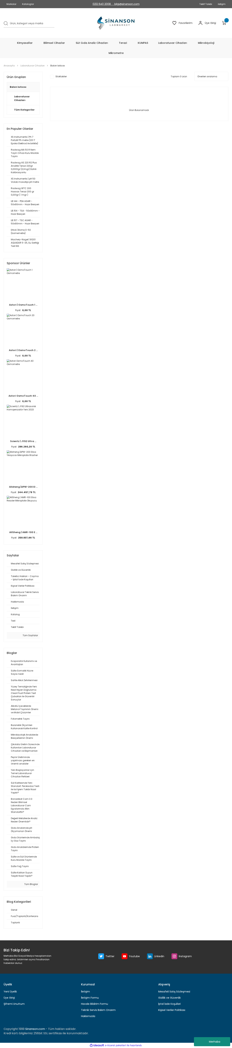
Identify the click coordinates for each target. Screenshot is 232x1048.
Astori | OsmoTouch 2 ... (23, 350)
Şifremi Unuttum (14, 1004)
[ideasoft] (97, 1045)
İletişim (85, 991)
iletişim (221, 4)
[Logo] (116, 23)
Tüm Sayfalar (30, 635)
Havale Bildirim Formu (94, 1004)
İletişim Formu (90, 998)
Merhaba (214, 1041)
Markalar (11, 4)
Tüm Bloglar (31, 884)
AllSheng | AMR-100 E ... (23, 532)
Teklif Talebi (205, 4)
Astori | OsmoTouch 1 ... (23, 305)
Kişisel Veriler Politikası (171, 1010)
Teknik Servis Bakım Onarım (98, 1010)
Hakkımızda (88, 1016)
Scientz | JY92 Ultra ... (23, 441)
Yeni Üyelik (10, 991)
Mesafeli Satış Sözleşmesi (174, 991)
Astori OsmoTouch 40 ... (23, 396)
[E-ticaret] (115, 1045)
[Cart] (225, 23)
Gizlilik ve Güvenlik (169, 998)
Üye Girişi (9, 998)
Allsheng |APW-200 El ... (23, 487)
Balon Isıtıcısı (57, 65)
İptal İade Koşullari (169, 1004)
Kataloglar (28, 4)
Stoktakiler (61, 76)
